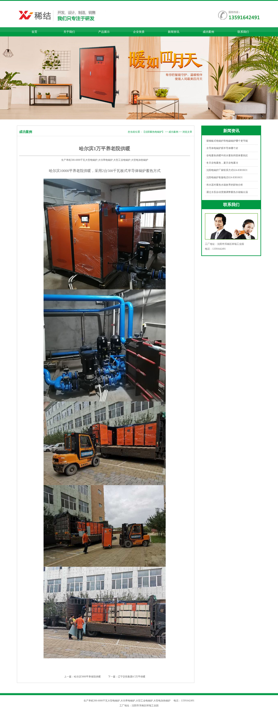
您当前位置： (135, 131)
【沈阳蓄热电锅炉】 (153, 131)
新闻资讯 (173, 31)
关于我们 (69, 31)
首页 (34, 31)
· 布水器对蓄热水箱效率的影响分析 (224, 184)
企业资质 (138, 31)
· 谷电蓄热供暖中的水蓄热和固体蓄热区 (226, 155)
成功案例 (208, 31)
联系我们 (243, 31)
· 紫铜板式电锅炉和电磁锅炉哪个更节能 (226, 140)
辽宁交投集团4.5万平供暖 (131, 676)
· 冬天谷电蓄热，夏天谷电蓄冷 (221, 162)
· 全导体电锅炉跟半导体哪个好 (221, 148)
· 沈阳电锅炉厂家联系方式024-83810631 (226, 170)
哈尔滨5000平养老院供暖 (87, 676)
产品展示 (104, 31)
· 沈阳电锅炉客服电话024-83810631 (224, 177)
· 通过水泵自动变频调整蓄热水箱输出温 (226, 192)
